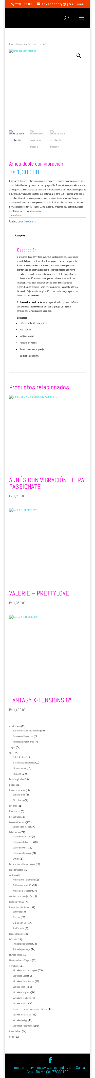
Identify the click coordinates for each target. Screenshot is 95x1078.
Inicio (11, 44)
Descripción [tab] (19, 235)
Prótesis (20, 44)
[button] (78, 55)
